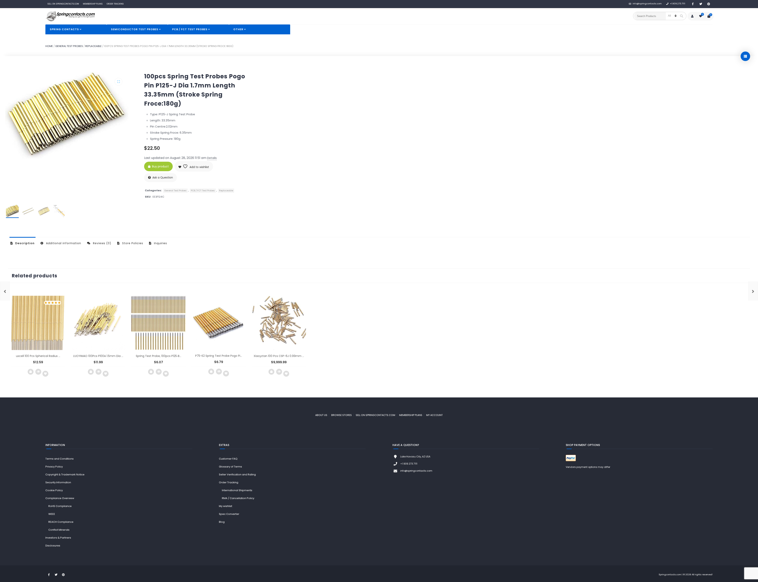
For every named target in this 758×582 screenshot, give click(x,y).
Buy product (160, 166)
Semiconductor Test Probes (134, 29)
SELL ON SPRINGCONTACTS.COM (63, 3)
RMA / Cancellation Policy (238, 498)
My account (434, 415)
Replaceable (93, 46)
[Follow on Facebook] (693, 4)
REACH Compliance (60, 522)
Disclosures (52, 545)
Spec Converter (229, 514)
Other (238, 29)
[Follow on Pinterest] (709, 4)
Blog (222, 522)
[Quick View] (38, 372)
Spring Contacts (64, 29)
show (745, 56)
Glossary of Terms (230, 466)
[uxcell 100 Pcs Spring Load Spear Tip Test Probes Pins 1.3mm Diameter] (5, 291)
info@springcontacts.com (647, 3)
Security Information (58, 482)
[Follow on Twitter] (701, 4)
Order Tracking (115, 3)
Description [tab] (24, 243)
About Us (321, 415)
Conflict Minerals (58, 530)
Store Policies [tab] (132, 243)
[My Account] (692, 16)
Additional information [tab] (63, 243)
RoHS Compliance (60, 506)
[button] (118, 82)
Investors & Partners (58, 538)
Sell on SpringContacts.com (375, 415)
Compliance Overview (59, 498)
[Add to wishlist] (45, 374)
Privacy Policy (54, 466)
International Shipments (237, 490)
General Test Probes (69, 46)
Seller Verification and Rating (237, 474)
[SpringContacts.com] (70, 16)
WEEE (51, 514)
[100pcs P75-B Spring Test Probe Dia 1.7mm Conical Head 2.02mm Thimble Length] (753, 291)
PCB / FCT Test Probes (189, 29)
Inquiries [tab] (160, 243)
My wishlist (225, 506)
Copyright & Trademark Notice (64, 474)
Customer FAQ (228, 459)
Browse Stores (341, 415)
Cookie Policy (54, 490)
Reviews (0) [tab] (101, 243)
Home (49, 46)
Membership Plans (93, 3)
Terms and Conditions (59, 459)
